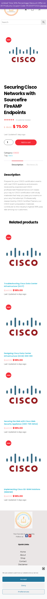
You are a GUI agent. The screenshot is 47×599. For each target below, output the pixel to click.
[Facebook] (26, 535)
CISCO (16, 153)
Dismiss (43, 6)
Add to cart (26, 142)
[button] (43, 568)
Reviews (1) (32, 165)
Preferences (23, 592)
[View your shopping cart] (32, 9)
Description (17, 165)
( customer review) (23, 120)
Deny (23, 585)
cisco (10, 155)
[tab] (17, 164)
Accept (23, 579)
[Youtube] (30, 535)
